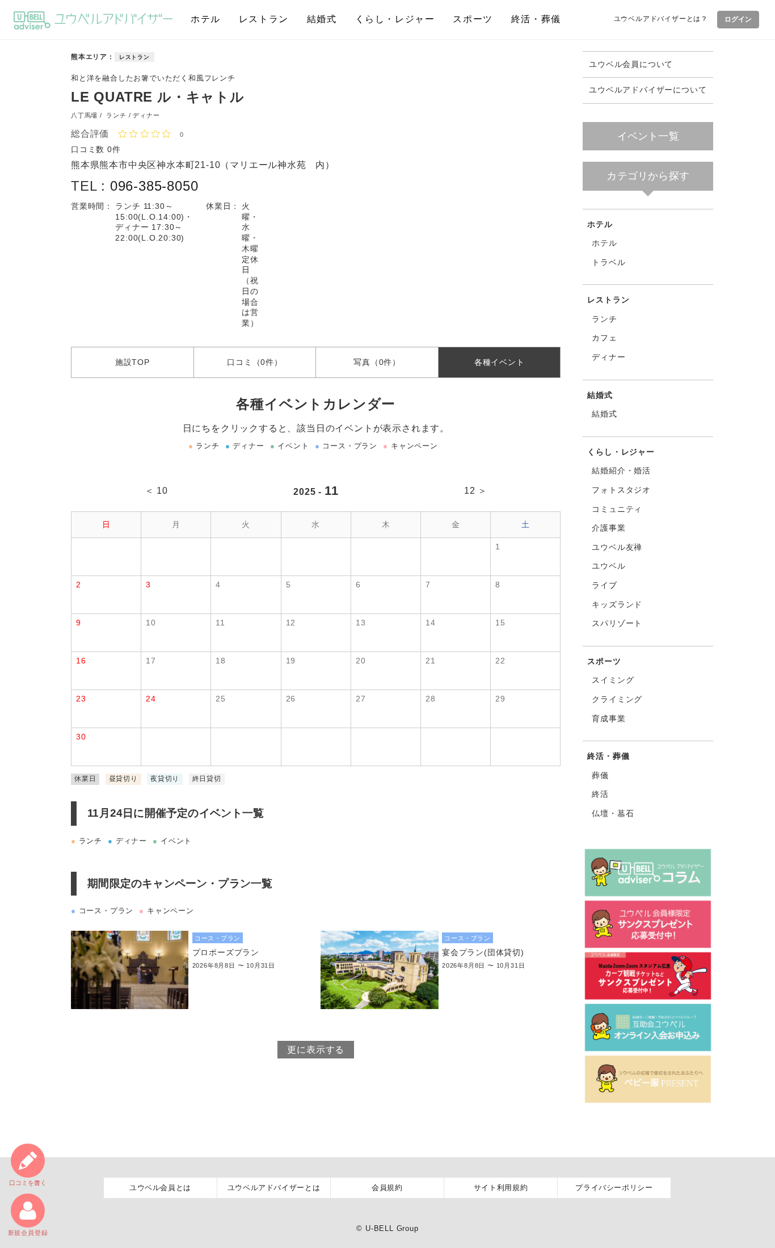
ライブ (604, 585)
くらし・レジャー (395, 19)
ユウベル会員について (631, 64)
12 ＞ (475, 490)
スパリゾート (617, 623)
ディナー (608, 357)
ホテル (206, 19)
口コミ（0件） (255, 362)
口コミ (28, 1182)
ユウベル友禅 (617, 547)
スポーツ (472, 19)
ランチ (604, 318)
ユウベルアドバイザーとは (274, 1187)
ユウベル (608, 565)
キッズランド (617, 604)
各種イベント (499, 362)
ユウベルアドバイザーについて (647, 90)
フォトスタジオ (621, 489)
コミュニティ (617, 509)
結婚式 (322, 19)
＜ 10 (156, 490)
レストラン (264, 19)
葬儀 (600, 775)
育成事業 (608, 718)
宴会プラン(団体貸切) (483, 952)
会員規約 (387, 1187)
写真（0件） (377, 362)
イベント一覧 (648, 136)
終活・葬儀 (536, 19)
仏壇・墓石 (613, 813)
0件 (114, 149)
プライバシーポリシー (614, 1187)
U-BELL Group (392, 1228)
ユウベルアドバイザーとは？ (661, 19)
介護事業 (608, 527)
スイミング (613, 679)
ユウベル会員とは (160, 1187)
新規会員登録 (28, 1232)
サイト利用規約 (501, 1187)
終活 (600, 794)
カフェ (604, 337)
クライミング (617, 699)
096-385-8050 (154, 186)
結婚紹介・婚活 (621, 470)
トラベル (608, 262)
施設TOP (132, 362)
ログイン (738, 19)
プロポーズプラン (225, 952)
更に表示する (315, 1049)
